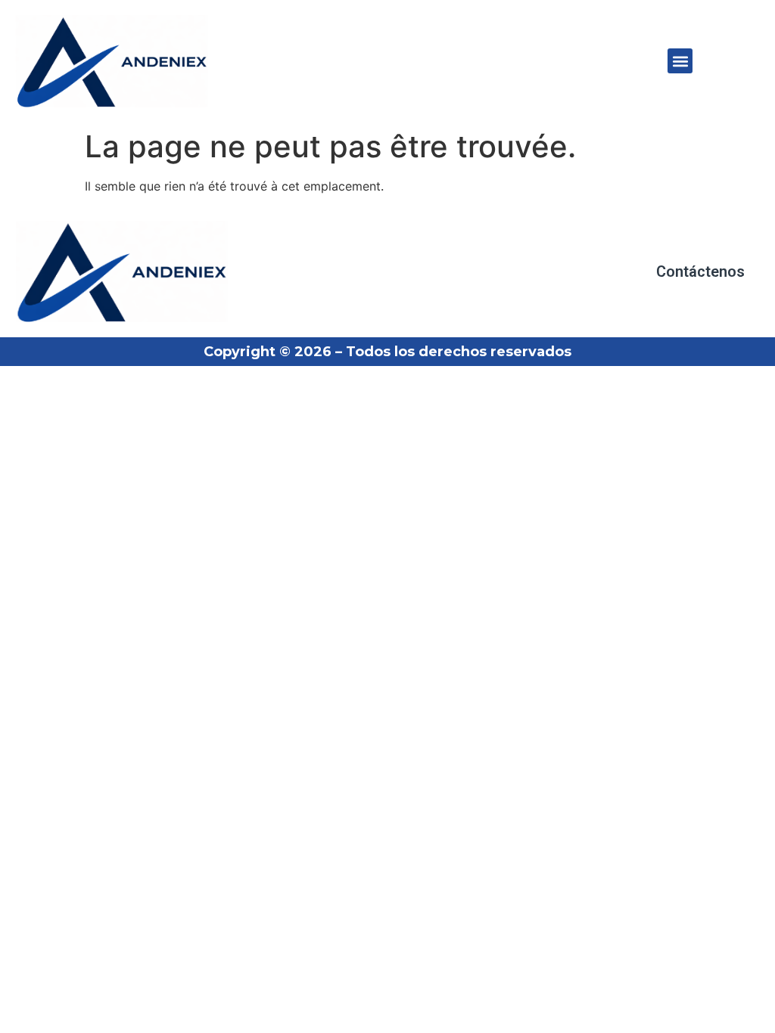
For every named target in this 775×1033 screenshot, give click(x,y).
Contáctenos (700, 271)
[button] (680, 60)
